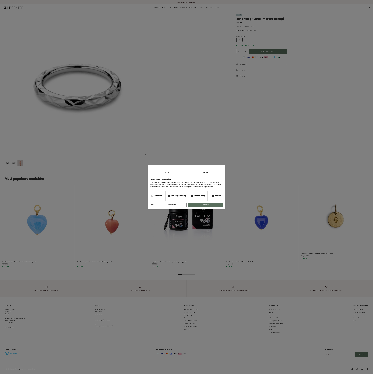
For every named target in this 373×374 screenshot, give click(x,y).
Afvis (152, 205)
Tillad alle (205, 205)
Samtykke (167, 172)
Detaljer (206, 172)
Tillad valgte (172, 205)
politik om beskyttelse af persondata (200, 187)
